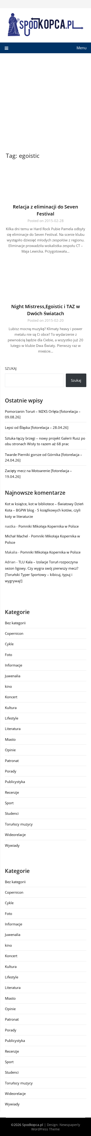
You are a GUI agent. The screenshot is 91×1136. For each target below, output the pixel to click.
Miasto (10, 739)
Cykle (9, 644)
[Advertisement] (45, 101)
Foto (8, 654)
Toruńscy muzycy (19, 824)
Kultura (11, 707)
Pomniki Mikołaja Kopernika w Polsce (48, 526)
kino (8, 686)
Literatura (13, 728)
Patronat (12, 760)
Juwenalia (12, 676)
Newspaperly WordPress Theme (55, 1126)
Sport (9, 803)
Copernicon (14, 633)
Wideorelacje (15, 834)
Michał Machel (16, 536)
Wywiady (12, 845)
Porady (10, 771)
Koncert (11, 697)
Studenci (12, 813)
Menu (82, 47)
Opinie (10, 750)
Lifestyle (11, 718)
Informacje (13, 665)
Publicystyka (15, 781)
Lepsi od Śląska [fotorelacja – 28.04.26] (36, 427)
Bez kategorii (15, 623)
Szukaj (11, 368)
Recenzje (12, 792)
